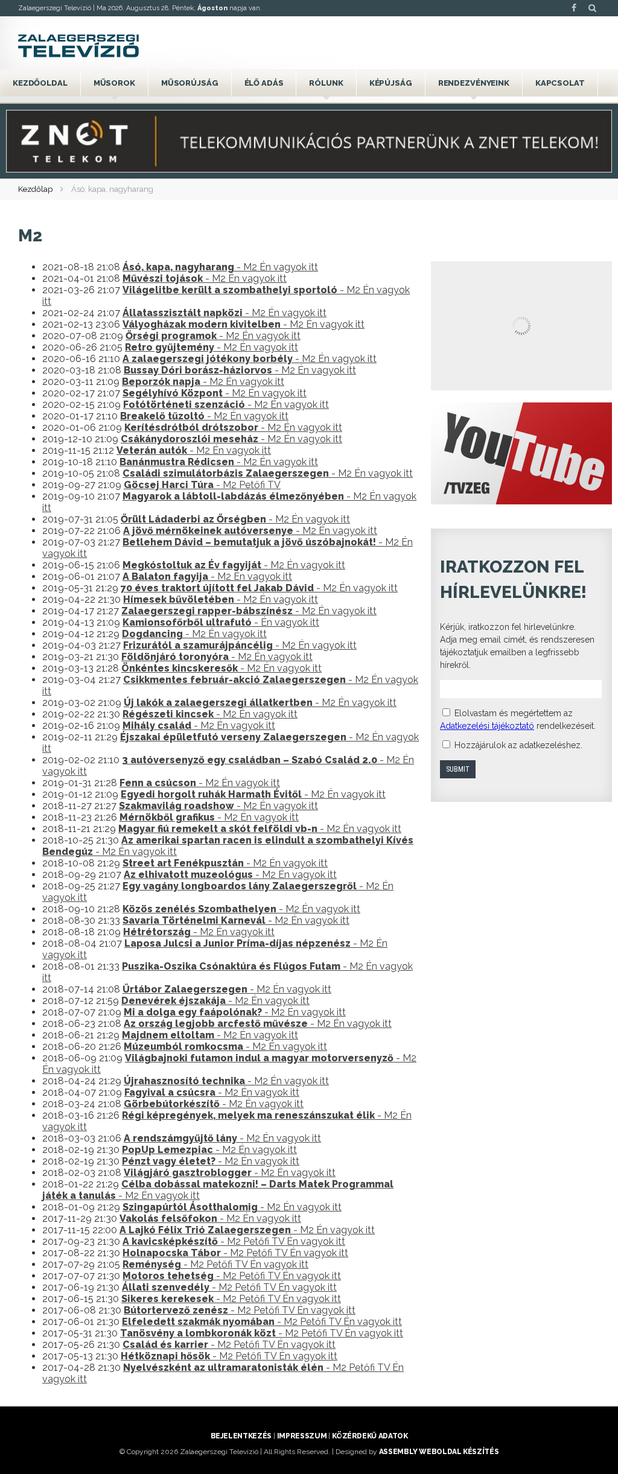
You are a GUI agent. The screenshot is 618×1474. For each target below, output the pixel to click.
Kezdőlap (35, 189)
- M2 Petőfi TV (202, 485)
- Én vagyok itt (221, 622)
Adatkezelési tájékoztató (487, 726)
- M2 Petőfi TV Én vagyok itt (234, 1241)
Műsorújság (189, 82)
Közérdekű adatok (369, 1436)
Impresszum (302, 1436)
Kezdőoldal (40, 82)
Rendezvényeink (473, 82)
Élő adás (264, 82)
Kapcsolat (560, 82)
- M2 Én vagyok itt (220, 267)
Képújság (390, 82)
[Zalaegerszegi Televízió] (78, 45)
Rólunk (326, 82)
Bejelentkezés (241, 1436)
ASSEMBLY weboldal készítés (439, 1451)
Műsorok (114, 82)
